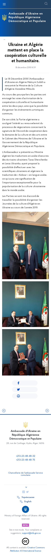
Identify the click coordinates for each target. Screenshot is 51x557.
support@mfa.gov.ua (31, 533)
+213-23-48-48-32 (25, 456)
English (27, 501)
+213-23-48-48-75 (25, 460)
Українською (28, 497)
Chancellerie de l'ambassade (21, 473)
